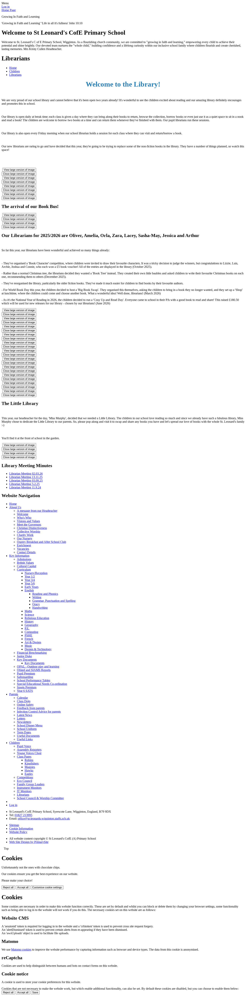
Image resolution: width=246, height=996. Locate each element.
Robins (29, 760)
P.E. (27, 628)
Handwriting (40, 607)
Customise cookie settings (47, 887)
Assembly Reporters (29, 749)
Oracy (36, 604)
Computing (31, 632)
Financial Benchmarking (32, 652)
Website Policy (18, 832)
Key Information (19, 555)
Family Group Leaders (30, 784)
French (29, 638)
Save (35, 992)
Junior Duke (24, 656)
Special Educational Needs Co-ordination (42, 683)
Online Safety (25, 704)
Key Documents (27, 659)
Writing (36, 597)
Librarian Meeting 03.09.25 (26, 480)
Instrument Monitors (29, 787)
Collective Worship (28, 531)
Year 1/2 (30, 576)
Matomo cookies (21, 949)
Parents (13, 694)
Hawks (29, 770)
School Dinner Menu (29, 725)
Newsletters (24, 722)
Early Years (31, 587)
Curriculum (24, 569)
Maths (28, 611)
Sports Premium (26, 687)
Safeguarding (25, 677)
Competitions (25, 777)
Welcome (22, 514)
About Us (15, 507)
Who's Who (24, 517)
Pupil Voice (24, 746)
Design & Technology (38, 649)
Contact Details (26, 552)
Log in (6, 6)
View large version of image (19, 169)
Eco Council (24, 780)
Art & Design (33, 642)
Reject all (8, 887)
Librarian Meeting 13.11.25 (25, 477)
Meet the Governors (29, 524)
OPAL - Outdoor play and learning (38, 666)
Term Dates (24, 732)
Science (29, 614)
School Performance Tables (33, 680)
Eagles (29, 774)
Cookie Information (21, 828)
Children (14, 71)
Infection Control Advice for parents (39, 711)
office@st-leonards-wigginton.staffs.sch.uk (44, 818)
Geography (31, 625)
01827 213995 (23, 815)
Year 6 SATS (25, 690)
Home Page (9, 10)
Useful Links (25, 739)
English (29, 590)
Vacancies (23, 548)
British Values (25, 562)
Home (13, 67)
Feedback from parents (31, 708)
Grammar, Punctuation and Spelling (54, 600)
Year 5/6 (30, 583)
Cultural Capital (26, 566)
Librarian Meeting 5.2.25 (24, 484)
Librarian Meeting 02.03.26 (26, 473)
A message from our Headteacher (37, 510)
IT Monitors (24, 791)
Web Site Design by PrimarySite (28, 842)
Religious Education (37, 618)
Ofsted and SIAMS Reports (34, 670)
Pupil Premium (26, 673)
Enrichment (24, 545)
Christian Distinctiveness (32, 528)
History (29, 621)
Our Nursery (24, 538)
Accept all (22, 887)
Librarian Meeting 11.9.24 (25, 487)
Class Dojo (23, 701)
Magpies (30, 767)
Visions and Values (28, 521)
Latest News (24, 715)
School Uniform (27, 729)
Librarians (15, 74)
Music (28, 645)
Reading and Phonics (45, 593)
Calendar (22, 697)
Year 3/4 (30, 580)
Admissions (24, 559)
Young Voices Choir (29, 753)
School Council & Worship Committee (40, 798)
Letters (21, 718)
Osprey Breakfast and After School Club (41, 542)
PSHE (28, 635)
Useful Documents (28, 735)
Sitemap (14, 825)
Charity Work (25, 535)
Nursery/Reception (36, 573)
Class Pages (24, 756)
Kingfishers (32, 763)
